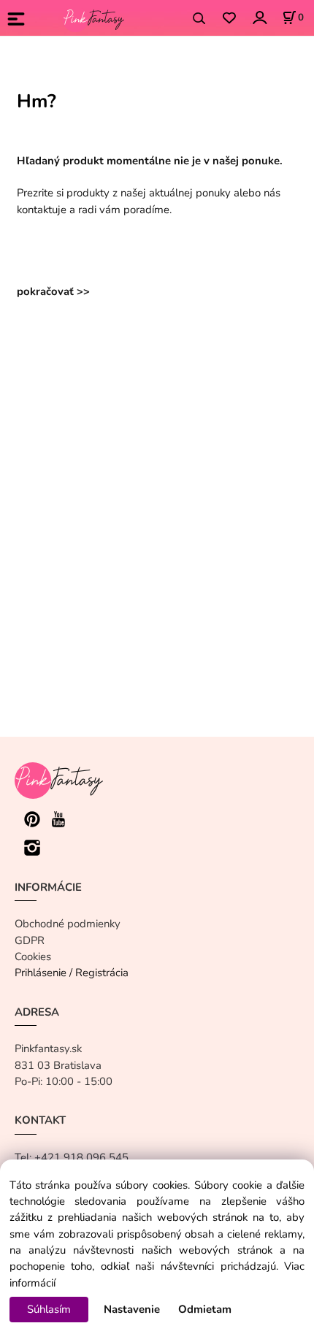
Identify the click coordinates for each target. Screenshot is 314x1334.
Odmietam (204, 1309)
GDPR (30, 940)
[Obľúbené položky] (229, 18)
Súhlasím (49, 1309)
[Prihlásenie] (258, 17)
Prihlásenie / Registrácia (72, 972)
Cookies (33, 956)
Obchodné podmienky (67, 923)
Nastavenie (132, 1309)
